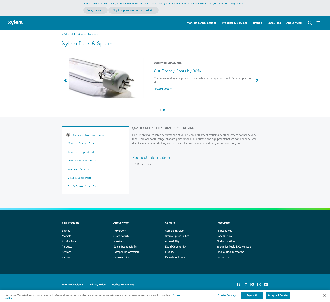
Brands (257, 22)
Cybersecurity (121, 257)
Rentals (66, 257)
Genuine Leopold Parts (81, 152)
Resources (274, 22)
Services (66, 252)
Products (67, 246)
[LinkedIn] (245, 284)
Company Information (126, 252)
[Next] (258, 82)
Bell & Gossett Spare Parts (83, 186)
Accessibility (172, 241)
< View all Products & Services (79, 34)
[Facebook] (238, 284)
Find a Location (226, 241)
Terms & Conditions (72, 284)
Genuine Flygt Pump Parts (88, 134)
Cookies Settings (226, 295)
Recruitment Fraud (175, 257)
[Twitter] (252, 284)
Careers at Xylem (174, 230)
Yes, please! (95, 10)
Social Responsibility (125, 246)
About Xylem (294, 22)
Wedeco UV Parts (78, 169)
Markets (66, 236)
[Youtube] (259, 284)
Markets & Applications (201, 22)
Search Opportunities (177, 236)
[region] (165, 296)
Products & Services (235, 22)
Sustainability (121, 236)
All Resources (224, 230)
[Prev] (66, 82)
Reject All (252, 295)
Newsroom (119, 230)
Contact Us (223, 257)
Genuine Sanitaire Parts (82, 160)
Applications (69, 241)
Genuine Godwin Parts (81, 143)
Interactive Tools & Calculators (234, 246)
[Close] (324, 295)
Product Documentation (230, 252)
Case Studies (224, 236)
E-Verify (169, 252)
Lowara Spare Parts (79, 177)
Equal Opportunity (175, 246)
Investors (118, 241)
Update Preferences (123, 284)
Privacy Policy (98, 284)
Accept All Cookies (278, 295)
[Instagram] (266, 284)
